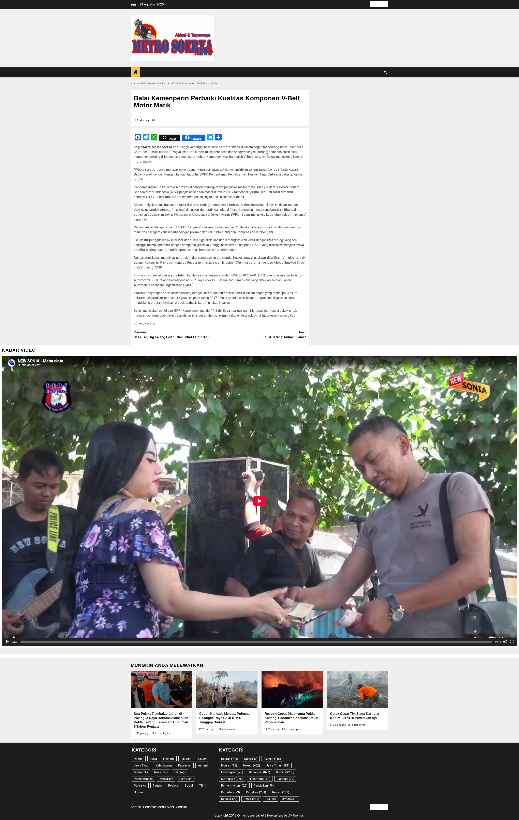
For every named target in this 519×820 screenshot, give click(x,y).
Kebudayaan (164, 765)
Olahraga (180, 772)
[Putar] (7, 642)
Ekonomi (168, 758)
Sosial (189, 785)
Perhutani (185, 778)
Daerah (138, 758)
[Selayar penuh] (512, 642)
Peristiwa (140, 785)
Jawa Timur (142, 765)
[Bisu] (505, 642)
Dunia (153, 758)
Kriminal (203, 765)
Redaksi (173, 785)
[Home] (135, 72)
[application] (259, 501)
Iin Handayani (162, 733)
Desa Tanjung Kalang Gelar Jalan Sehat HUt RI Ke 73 (172, 334)
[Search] (385, 72)
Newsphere (275, 815)
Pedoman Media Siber (158, 807)
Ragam (157, 785)
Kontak (136, 807)
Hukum (201, 758)
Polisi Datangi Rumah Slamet (284, 334)
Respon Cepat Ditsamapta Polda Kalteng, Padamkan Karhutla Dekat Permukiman (291, 718)
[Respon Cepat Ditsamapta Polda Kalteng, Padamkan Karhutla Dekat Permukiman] (292, 689)
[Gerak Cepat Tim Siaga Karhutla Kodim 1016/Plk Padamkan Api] (357, 689)
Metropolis (141, 772)
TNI (201, 785)
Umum (138, 792)
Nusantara (161, 772)
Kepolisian (184, 765)
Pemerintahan (143, 778)
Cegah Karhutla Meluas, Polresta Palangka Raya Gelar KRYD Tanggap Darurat (224, 718)
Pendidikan (166, 778)
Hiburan (186, 758)
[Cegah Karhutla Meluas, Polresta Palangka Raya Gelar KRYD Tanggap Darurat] (227, 689)
